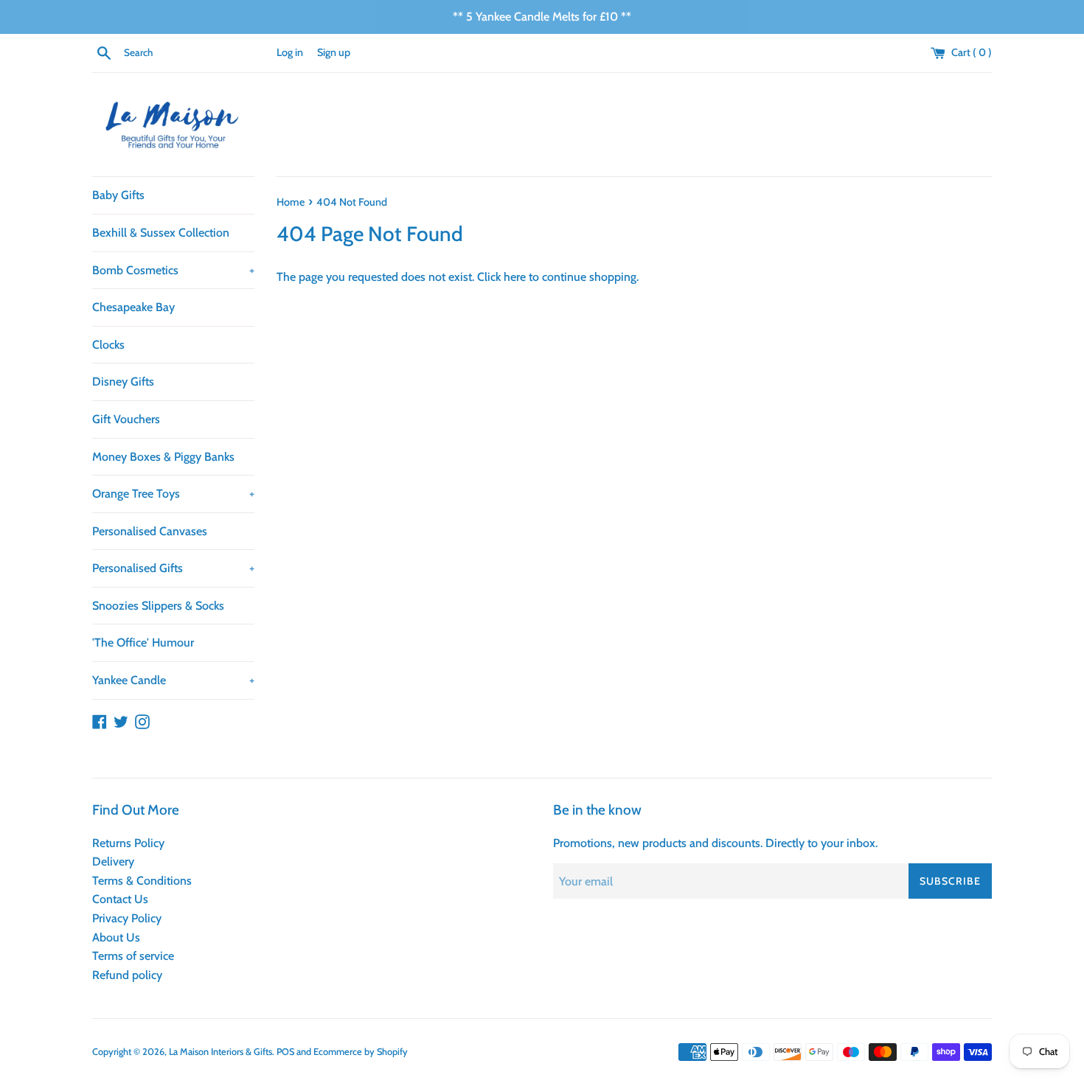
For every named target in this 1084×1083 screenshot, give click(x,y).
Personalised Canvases (149, 531)
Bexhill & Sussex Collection (160, 233)
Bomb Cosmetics (173, 270)
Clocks (108, 345)
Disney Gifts (123, 382)
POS (285, 1051)
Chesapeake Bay (133, 307)
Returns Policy (128, 843)
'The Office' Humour (143, 642)
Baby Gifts (118, 195)
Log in (290, 52)
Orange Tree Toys (173, 494)
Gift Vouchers (126, 419)
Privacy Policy (126, 918)
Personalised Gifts (173, 568)
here (515, 277)
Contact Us (120, 899)
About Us (116, 937)
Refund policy (127, 975)
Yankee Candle (173, 680)
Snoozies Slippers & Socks (158, 606)
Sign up (333, 52)
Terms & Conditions (142, 881)
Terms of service (133, 956)
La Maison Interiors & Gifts (220, 1051)
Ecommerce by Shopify (360, 1051)
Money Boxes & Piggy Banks (163, 457)
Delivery (113, 861)
